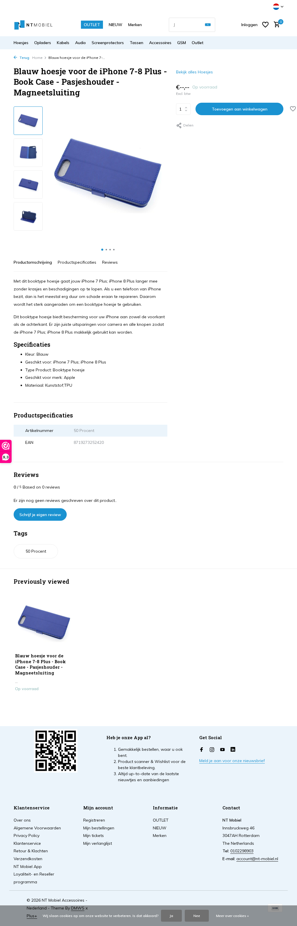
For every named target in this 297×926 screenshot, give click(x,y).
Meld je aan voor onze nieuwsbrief (232, 760)
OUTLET (92, 24)
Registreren (94, 820)
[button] (102, 250)
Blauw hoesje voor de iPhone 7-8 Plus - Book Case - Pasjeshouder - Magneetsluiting (40, 664)
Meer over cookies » (232, 916)
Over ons (22, 820)
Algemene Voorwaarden (37, 828)
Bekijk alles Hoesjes (194, 72)
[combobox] (192, 25)
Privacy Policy (26, 835)
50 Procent (36, 551)
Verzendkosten (28, 858)
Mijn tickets (93, 835)
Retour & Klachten (31, 850)
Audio (80, 42)
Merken (135, 24)
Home (37, 57)
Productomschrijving (33, 262)
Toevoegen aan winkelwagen (239, 109)
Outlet (197, 42)
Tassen (136, 42)
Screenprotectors (108, 42)
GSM (181, 42)
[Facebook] (201, 749)
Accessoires (160, 42)
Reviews (110, 262)
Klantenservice (27, 843)
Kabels (63, 42)
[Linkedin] (233, 749)
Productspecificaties (77, 262)
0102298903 (241, 850)
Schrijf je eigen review (40, 514)
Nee (196, 916)
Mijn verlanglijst (97, 843)
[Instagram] (212, 749)
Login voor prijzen (44, 700)
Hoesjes (21, 42)
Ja (171, 916)
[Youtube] (222, 749)
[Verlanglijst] (265, 24)
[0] (275, 24)
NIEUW (115, 24)
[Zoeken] (208, 24)
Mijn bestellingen (98, 828)
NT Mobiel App (28, 866)
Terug (24, 57)
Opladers (42, 42)
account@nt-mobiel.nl (257, 858)
